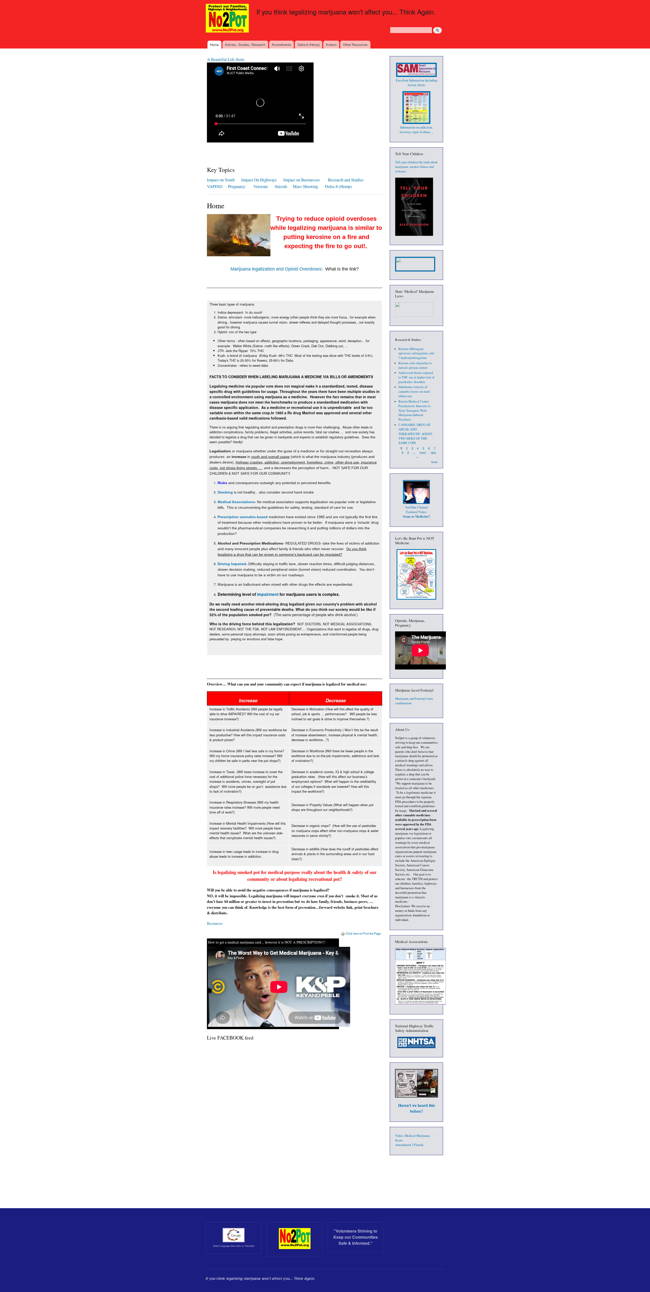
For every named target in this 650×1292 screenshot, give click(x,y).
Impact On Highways (259, 180)
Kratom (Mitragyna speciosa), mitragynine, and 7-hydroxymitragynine (416, 353)
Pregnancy (237, 186)
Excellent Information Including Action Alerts (416, 82)
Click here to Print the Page (363, 933)
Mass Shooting (305, 186)
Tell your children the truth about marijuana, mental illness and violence (416, 166)
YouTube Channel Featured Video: (416, 512)
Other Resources (355, 44)
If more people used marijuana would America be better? (254, 59)
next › (423, 452)
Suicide (282, 186)
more (434, 462)
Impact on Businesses (301, 180)
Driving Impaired (232, 564)
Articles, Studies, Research (245, 44)
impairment (268, 594)
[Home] (228, 19)
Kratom (331, 44)
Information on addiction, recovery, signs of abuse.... (416, 129)
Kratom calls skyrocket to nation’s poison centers (415, 365)
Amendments (281, 44)
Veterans (260, 186)
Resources (215, 923)
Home (214, 44)
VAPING (214, 186)
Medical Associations (236, 502)
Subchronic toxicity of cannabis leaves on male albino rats (414, 391)
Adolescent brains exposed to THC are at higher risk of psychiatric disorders (416, 377)
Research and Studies (346, 180)
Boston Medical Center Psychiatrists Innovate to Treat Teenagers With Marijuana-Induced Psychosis (414, 410)
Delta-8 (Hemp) (309, 44)
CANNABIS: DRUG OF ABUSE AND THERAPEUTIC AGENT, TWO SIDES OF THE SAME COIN (415, 434)
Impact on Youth (221, 180)
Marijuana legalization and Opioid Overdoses (276, 269)
